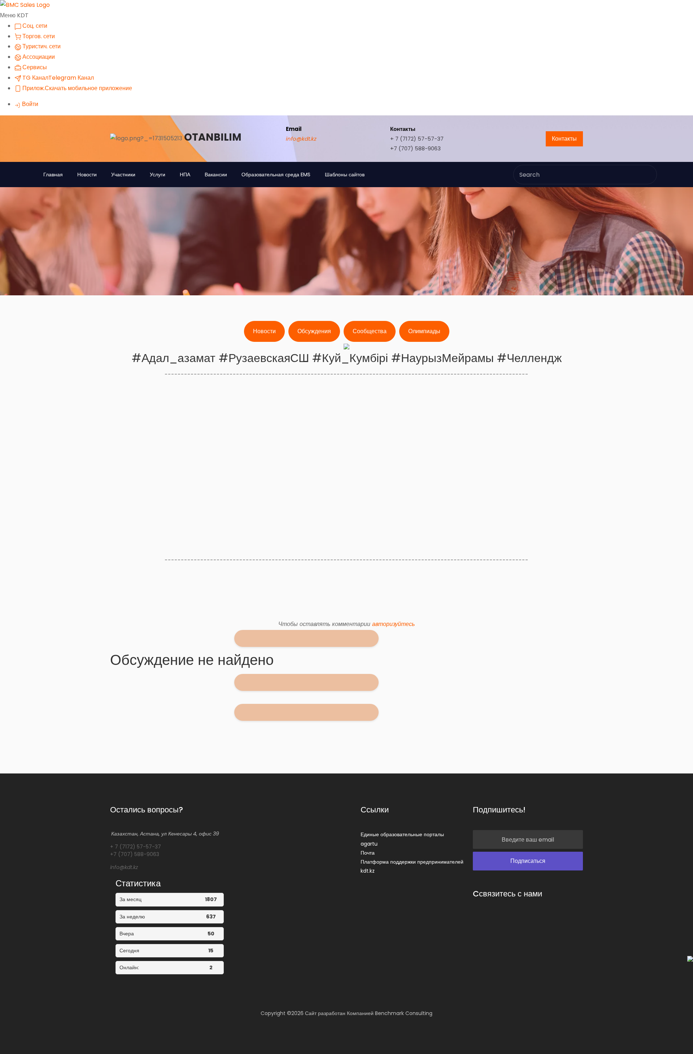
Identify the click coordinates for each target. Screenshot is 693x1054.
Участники (123, 174)
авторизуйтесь (393, 624)
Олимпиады (424, 331)
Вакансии (216, 174)
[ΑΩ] (369, 639)
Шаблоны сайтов (345, 174)
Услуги (157, 174)
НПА (185, 174)
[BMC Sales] (25, 5)
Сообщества (370, 331)
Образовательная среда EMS (275, 174)
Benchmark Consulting (403, 1013)
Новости (87, 174)
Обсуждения (314, 331)
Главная (53, 174)
